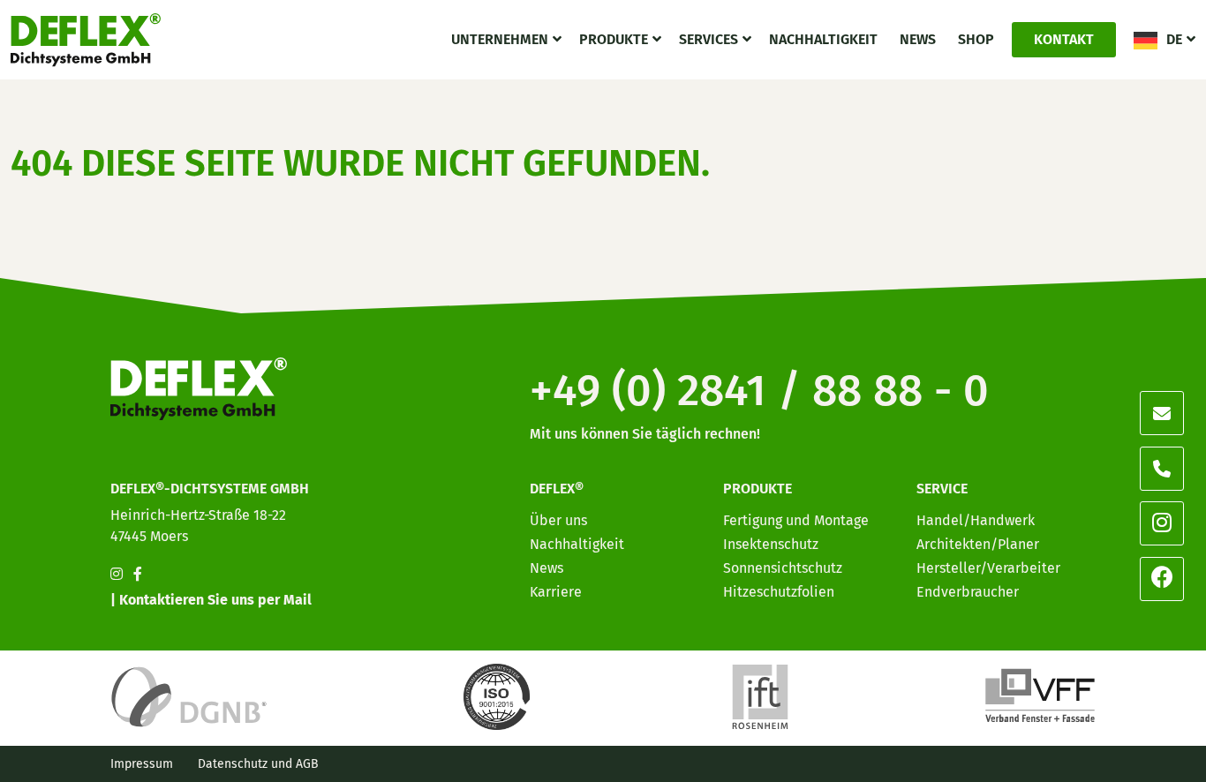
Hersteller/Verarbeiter (988, 568)
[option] (1091, 768)
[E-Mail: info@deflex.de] (1162, 413)
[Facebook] (1162, 578)
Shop (976, 39)
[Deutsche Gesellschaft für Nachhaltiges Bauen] (189, 696)
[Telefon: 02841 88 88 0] (1162, 468)
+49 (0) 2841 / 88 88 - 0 (759, 390)
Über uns (558, 520)
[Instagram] (1162, 524)
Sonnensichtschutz (782, 568)
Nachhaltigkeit (823, 39)
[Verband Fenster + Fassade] (1040, 696)
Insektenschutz (770, 544)
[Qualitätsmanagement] (500, 696)
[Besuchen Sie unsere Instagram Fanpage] (116, 574)
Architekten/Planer (977, 544)
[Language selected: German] (1126, 767)
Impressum (141, 763)
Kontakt (1064, 39)
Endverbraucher (967, 591)
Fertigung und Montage (796, 520)
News (918, 39)
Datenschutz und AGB (258, 763)
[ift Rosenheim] (760, 696)
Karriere (556, 591)
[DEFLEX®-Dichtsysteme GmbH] (86, 40)
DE (1174, 39)
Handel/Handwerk (975, 520)
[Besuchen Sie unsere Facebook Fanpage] (137, 574)
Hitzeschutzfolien (778, 591)
